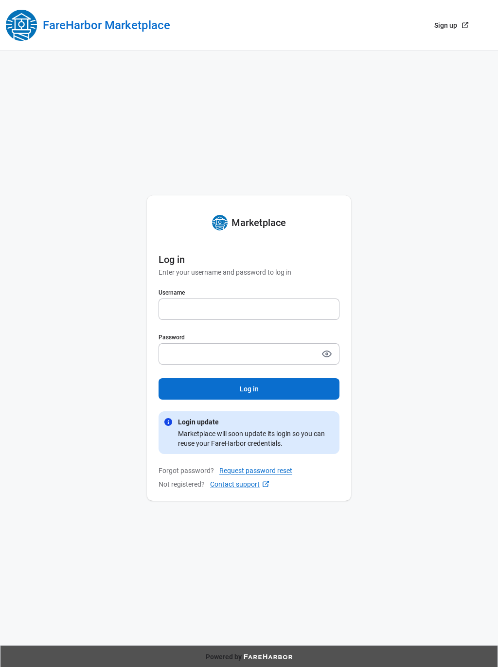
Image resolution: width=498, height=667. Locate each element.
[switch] (327, 354)
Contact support (235, 484)
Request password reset (255, 470)
